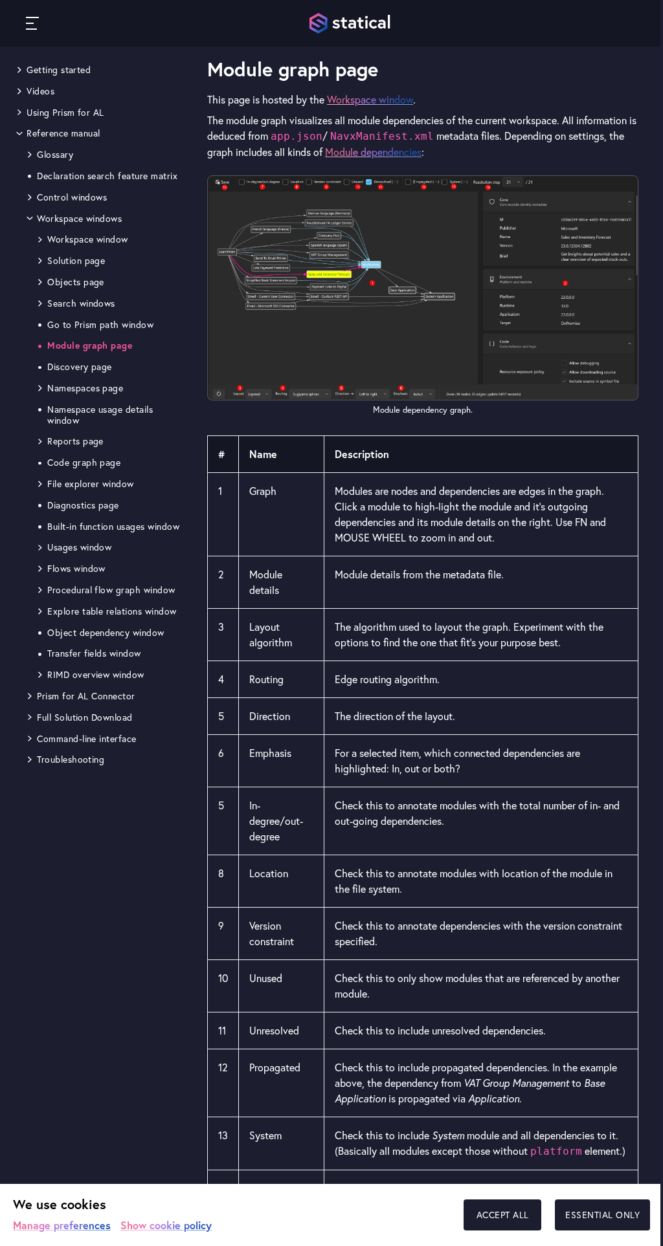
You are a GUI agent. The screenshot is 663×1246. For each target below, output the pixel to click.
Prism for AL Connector (86, 696)
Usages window (79, 547)
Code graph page (83, 462)
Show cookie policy (166, 1225)
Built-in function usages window (113, 526)
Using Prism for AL (65, 112)
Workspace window (87, 239)
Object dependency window (105, 633)
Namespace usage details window (100, 415)
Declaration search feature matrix (107, 176)
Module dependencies (373, 152)
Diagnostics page (83, 505)
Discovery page (79, 367)
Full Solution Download (85, 717)
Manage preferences (62, 1225)
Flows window (76, 568)
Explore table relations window (111, 611)
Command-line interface (87, 739)
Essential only (602, 1215)
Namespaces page (85, 388)
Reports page (75, 441)
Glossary (55, 154)
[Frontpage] (351, 23)
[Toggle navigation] (32, 23)
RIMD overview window (95, 675)
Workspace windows (79, 218)
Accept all (503, 1215)
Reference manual (63, 133)
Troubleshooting (70, 759)
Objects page (75, 282)
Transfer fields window (94, 653)
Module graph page (89, 345)
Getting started (59, 70)
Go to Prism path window (100, 325)
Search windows (81, 303)
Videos (40, 91)
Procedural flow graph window (111, 590)
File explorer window (90, 484)
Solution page (76, 261)
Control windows (72, 197)
